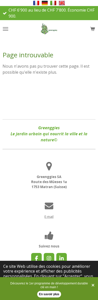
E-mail (49, 216)
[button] (36, 3)
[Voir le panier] (92, 29)
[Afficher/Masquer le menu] (5, 29)
